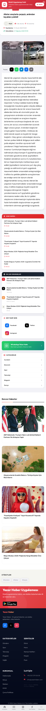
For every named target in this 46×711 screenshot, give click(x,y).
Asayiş (15, 9)
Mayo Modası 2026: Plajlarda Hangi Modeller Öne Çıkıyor (21, 253)
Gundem (7, 360)
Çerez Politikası (8, 692)
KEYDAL (35, 685)
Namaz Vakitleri (29, 652)
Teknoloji (7, 375)
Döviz (26, 643)
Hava (26, 648)
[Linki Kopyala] (31, 69)
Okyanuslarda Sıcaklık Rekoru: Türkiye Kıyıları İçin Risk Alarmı (22, 232)
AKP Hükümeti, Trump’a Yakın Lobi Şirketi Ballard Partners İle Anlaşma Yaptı (20, 222)
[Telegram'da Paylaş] (21, 69)
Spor (5, 370)
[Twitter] (10, 625)
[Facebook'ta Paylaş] (26, 69)
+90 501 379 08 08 (33, 676)
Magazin (7, 380)
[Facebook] (5, 625)
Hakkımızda (7, 676)
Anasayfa (6, 9)
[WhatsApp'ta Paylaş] (17, 69)
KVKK (5, 688)
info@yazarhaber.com (35, 680)
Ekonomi (7, 365)
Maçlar (26, 656)
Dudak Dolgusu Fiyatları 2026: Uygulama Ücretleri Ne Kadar (22, 263)
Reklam (5, 684)
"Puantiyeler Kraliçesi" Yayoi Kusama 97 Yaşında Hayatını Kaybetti (20, 242)
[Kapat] (43, 2)
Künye (5, 680)
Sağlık (5, 660)
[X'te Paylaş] (12, 69)
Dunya (6, 385)
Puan (25, 660)
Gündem (6, 643)
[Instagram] (16, 625)
